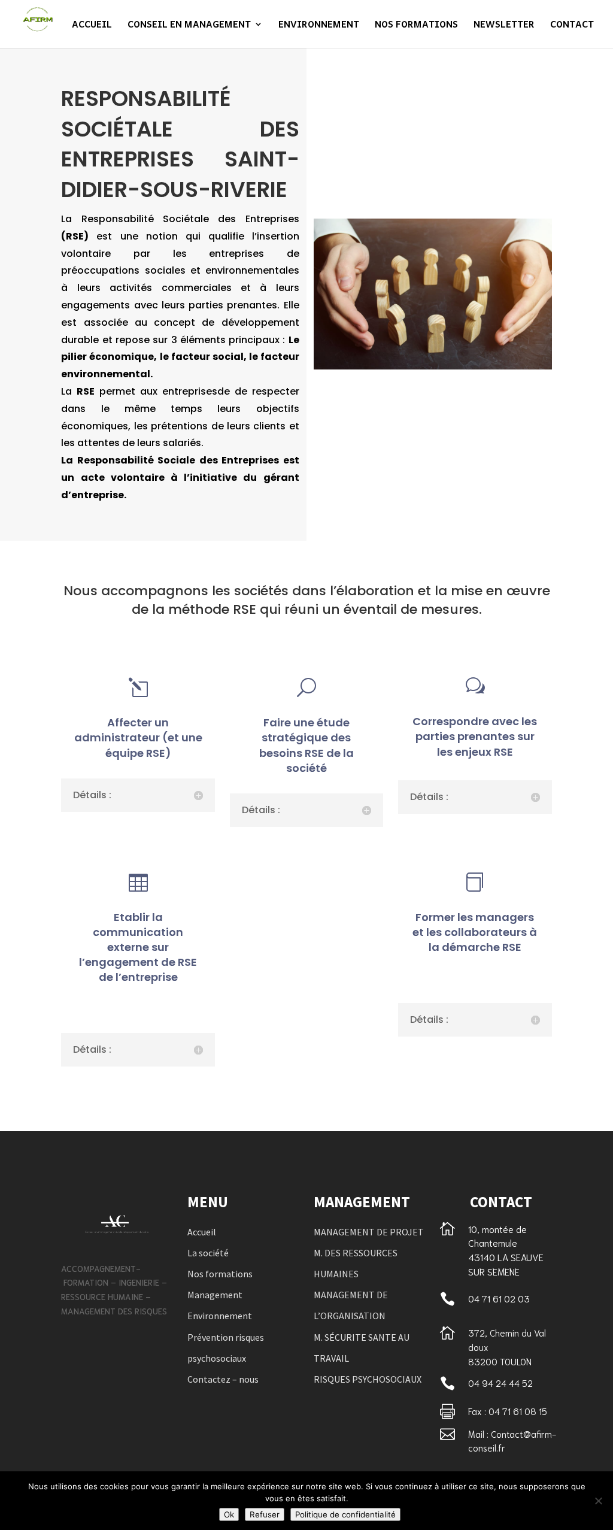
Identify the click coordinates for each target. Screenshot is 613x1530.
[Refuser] (598, 1501)
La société (208, 1253)
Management (214, 1295)
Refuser (265, 1514)
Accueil (92, 25)
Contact (572, 25)
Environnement (318, 25)
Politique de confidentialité (345, 1514)
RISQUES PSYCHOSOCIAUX (367, 1379)
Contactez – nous (223, 1379)
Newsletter (504, 25)
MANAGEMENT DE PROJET (369, 1232)
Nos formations (416, 25)
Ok (229, 1514)
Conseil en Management (189, 25)
